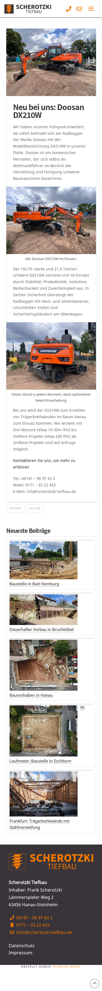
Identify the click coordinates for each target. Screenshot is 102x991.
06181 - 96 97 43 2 (33, 918)
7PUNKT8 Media (66, 966)
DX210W (34, 508)
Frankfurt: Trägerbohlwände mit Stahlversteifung (40, 824)
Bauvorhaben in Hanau (31, 695)
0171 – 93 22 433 (32, 925)
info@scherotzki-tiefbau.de (43, 932)
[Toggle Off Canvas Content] (91, 8)
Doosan (15, 508)
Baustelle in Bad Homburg (34, 583)
